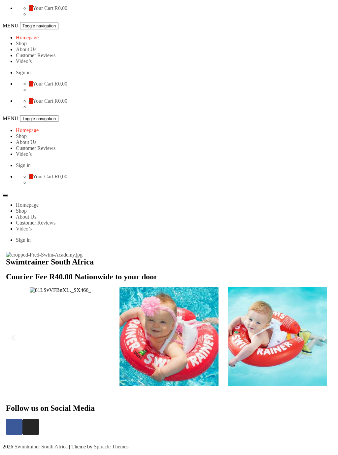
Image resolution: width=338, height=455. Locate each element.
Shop (21, 43)
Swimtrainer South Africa (41, 446)
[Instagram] (30, 427)
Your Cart (43, 8)
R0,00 (60, 8)
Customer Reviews (35, 55)
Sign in (23, 72)
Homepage (27, 37)
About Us (26, 49)
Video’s (24, 61)
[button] (13, 337)
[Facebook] (14, 427)
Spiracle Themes (111, 446)
